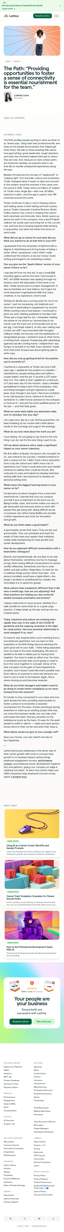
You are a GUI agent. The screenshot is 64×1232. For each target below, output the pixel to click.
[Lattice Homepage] (11, 15)
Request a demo (43, 16)
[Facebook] (10, 1218)
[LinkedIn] (53, 1218)
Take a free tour (43, 1021)
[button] (60, 6)
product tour (20, 776)
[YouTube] (39, 1218)
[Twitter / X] (25, 1218)
